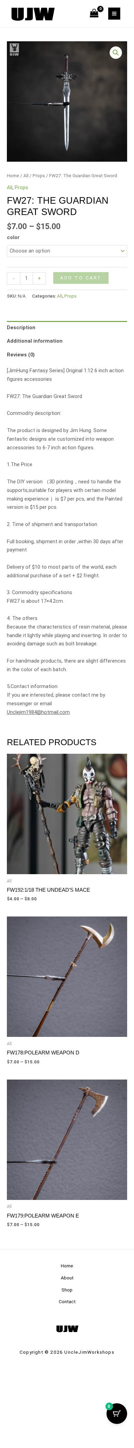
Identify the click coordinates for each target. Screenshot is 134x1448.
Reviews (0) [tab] (21, 355)
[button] (116, 52)
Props (39, 175)
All (26, 175)
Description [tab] (21, 327)
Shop (67, 1290)
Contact (67, 1301)
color (13, 237)
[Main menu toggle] (114, 14)
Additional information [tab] (35, 341)
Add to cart (81, 277)
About (67, 1277)
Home (13, 175)
